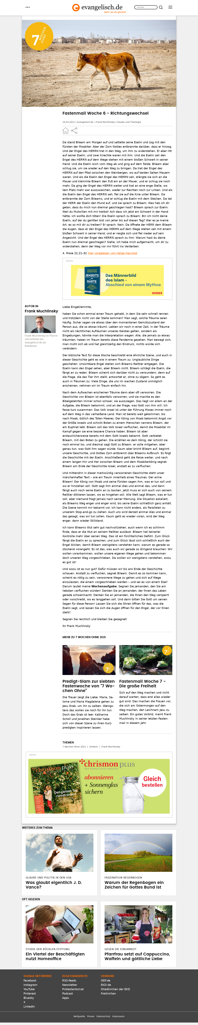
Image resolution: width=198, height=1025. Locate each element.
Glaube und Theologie (129, 122)
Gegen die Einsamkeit (121, 949)
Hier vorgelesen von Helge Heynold (112, 253)
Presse (90, 1016)
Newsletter (69, 984)
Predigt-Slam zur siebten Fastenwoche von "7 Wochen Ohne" (88, 686)
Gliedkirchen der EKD (115, 989)
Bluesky (29, 997)
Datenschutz (103, 1016)
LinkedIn (29, 1006)
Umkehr (93, 746)
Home (65, 130)
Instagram (30, 984)
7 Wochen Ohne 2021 (74, 746)
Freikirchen (108, 993)
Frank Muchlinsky (105, 122)
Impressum (118, 1016)
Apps (65, 997)
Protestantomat (73, 989)
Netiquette (79, 1016)
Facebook (30, 980)
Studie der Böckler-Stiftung (48, 949)
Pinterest (30, 993)
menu (28, 7)
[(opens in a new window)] (117, 280)
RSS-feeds (69, 980)
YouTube (29, 989)
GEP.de (105, 980)
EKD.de (106, 984)
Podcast (67, 993)
